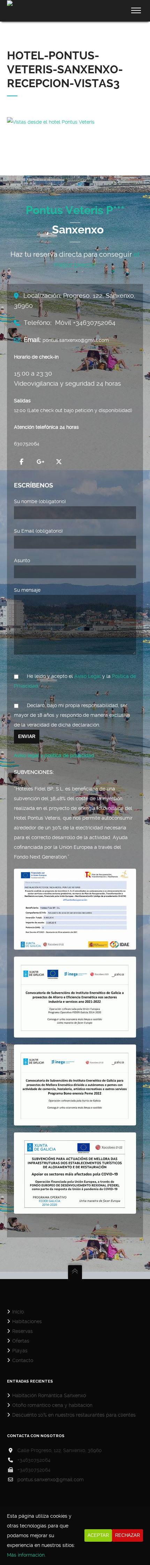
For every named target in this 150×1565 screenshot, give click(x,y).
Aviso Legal (87, 676)
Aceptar (98, 1535)
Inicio (18, 1311)
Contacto (22, 1360)
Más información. (26, 1555)
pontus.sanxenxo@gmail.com (50, 1479)
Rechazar (127, 1535)
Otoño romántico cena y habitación (52, 1405)
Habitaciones (27, 1321)
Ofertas (20, 1341)
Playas (20, 1350)
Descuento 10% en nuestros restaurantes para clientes (74, 1415)
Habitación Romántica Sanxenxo (49, 1395)
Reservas (22, 1331)
